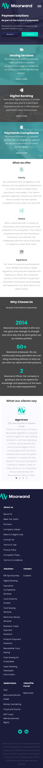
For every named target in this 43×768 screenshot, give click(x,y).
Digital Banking (21, 96)
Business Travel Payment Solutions (10, 630)
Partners (7, 524)
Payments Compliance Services (9, 589)
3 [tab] (23, 478)
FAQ (5, 690)
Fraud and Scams (12, 709)
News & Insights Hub (13, 534)
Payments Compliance (21, 133)
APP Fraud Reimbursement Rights (11, 718)
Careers (27, 575)
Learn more (21, 79)
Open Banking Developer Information (10, 670)
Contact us (30, 34)
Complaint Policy (11, 555)
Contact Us (8, 539)
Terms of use (9, 544)
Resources (28, 693)
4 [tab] (27, 478)
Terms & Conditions (13, 560)
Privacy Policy (9, 550)
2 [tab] (20, 478)
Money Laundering (12, 704)
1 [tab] (16, 478)
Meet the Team (11, 519)
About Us (10, 34)
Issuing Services (21, 55)
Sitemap (21, 764)
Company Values (11, 529)
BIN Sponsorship (11, 575)
